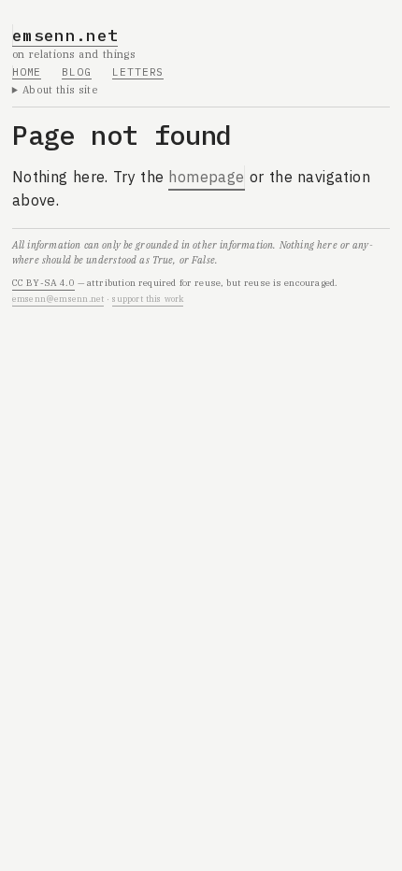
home (27, 72)
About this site (60, 89)
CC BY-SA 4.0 (43, 283)
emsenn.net (65, 35)
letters (138, 72)
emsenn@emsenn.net (58, 298)
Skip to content (67, 21)
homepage (206, 176)
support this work (147, 298)
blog (77, 72)
